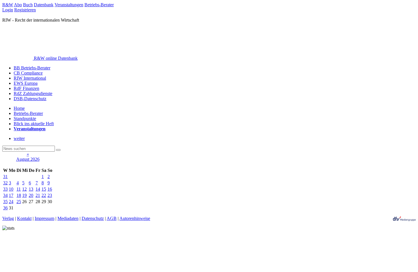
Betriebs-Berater (99, 4)
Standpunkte (25, 118)
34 (5, 195)
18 (18, 195)
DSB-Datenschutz (30, 98)
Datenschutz (93, 218)
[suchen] (58, 150)
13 (31, 189)
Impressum (44, 218)
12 (24, 189)
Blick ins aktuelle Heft (34, 123)
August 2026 (28, 159)
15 (44, 189)
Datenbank (43, 4)
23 (49, 195)
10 (11, 189)
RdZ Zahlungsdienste (33, 93)
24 (11, 201)
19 (24, 195)
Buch (28, 4)
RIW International (30, 78)
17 (11, 195)
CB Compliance (28, 73)
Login (7, 9)
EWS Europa (26, 83)
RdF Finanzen (26, 88)
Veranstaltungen (69, 4)
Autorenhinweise (134, 218)
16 (49, 189)
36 (5, 207)
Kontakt (24, 218)
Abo (18, 4)
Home (19, 108)
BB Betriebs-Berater (32, 67)
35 (5, 201)
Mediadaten (67, 218)
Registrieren (25, 9)
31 (5, 176)
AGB (112, 218)
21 (38, 195)
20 (31, 195)
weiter (19, 138)
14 (38, 189)
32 (5, 182)
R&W (7, 4)
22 (44, 195)
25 (18, 201)
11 (18, 189)
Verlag (8, 218)
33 (5, 189)
